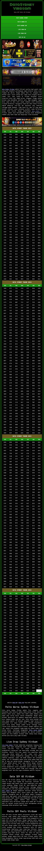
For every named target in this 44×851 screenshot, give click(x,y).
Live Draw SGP (22, 33)
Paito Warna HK (22, 21)
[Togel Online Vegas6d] (22, 81)
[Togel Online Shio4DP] (22, 44)
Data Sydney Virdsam (8, 89)
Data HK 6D (22, 37)
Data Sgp (21, 702)
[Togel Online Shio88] (22, 121)
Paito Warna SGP (22, 25)
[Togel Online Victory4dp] (22, 62)
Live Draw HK (22, 29)
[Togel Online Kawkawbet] (22, 72)
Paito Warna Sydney (22, 18)
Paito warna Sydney (35, 730)
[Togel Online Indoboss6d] (22, 53)
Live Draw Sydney (7, 745)
